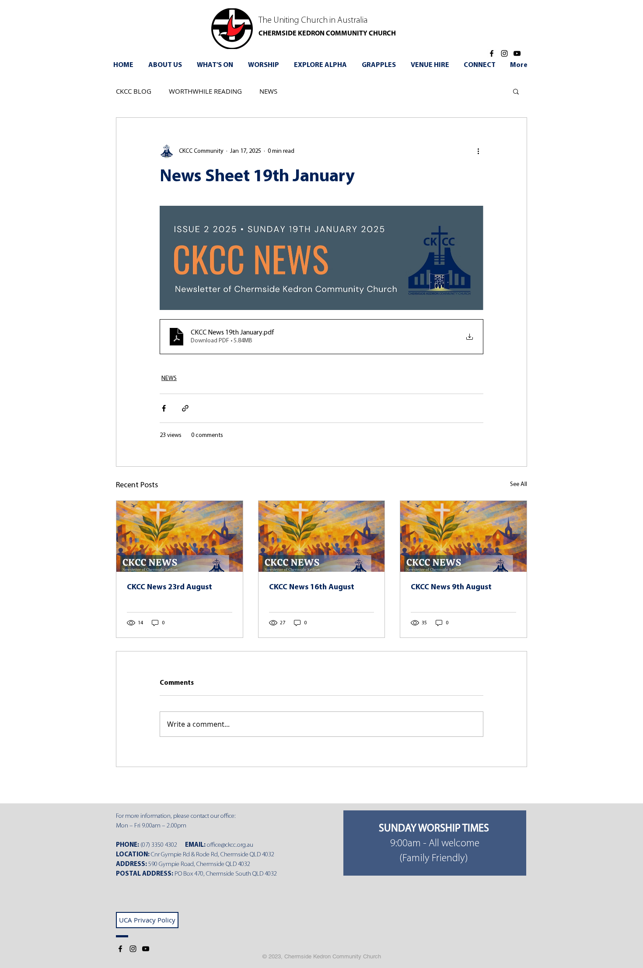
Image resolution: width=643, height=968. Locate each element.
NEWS (268, 91)
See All (518, 484)
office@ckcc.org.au (230, 845)
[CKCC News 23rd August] (179, 536)
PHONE (126, 845)
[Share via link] (185, 408)
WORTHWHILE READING (205, 91)
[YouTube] (517, 53)
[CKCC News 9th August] (463, 536)
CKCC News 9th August (451, 587)
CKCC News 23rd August (169, 587)
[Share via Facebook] (164, 408)
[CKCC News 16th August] (322, 536)
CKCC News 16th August (311, 587)
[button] (216, 65)
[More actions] (478, 151)
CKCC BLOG (133, 91)
